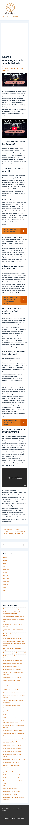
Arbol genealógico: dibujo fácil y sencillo (12, 791)
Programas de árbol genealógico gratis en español (14, 652)
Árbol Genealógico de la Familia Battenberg (13, 738)
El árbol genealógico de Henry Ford (11, 666)
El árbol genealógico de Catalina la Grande (12, 660)
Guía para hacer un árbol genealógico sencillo (13, 616)
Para (4, 590)
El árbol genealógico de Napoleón (10, 794)
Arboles (5, 560)
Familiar (5, 572)
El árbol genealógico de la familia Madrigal (12, 748)
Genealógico (6, 581)
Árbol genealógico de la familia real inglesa (12, 663)
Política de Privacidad (7, 808)
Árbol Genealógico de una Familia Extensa (12, 689)
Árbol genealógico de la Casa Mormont (12, 677)
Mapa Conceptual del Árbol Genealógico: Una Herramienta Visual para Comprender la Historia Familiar (14, 643)
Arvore (4, 563)
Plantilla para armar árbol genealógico (11, 609)
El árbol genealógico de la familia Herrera (12, 777)
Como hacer (6, 569)
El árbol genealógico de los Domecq (11, 762)
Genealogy (5, 584)
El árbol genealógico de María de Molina (12, 751)
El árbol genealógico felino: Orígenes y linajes (13, 714)
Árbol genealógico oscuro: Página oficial (12, 717)
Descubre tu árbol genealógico (10, 788)
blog (4, 566)
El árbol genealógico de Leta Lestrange (12, 669)
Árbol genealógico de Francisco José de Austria (14, 759)
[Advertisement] (14, 39)
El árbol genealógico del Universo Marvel (12, 730)
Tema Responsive (9, 820)
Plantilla (5, 593)
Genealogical (6, 70)
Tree (4, 596)
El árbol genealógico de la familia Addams (12, 774)
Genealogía (5, 575)
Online (4, 587)
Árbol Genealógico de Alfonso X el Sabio (12, 745)
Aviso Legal (16, 808)
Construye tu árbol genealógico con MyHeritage (14, 780)
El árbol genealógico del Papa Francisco (12, 638)
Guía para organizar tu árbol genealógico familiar (14, 692)
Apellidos (5, 557)
